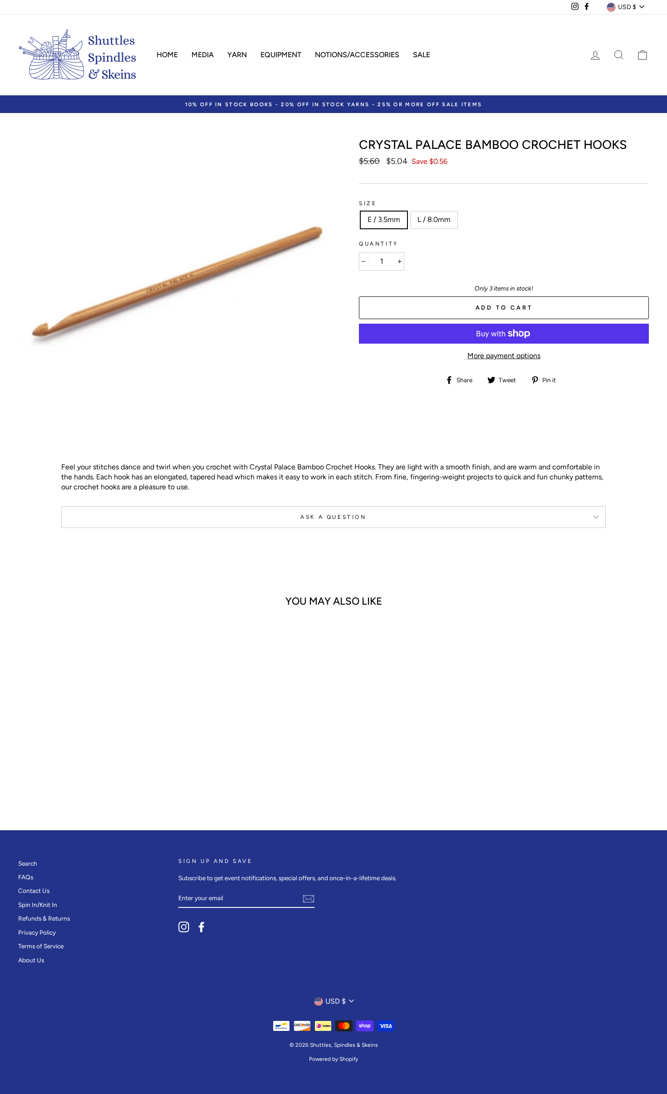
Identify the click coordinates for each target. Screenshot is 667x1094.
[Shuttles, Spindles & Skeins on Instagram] (183, 927)
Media (202, 54)
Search (27, 863)
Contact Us (33, 890)
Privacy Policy (37, 932)
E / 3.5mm (384, 219)
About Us (31, 960)
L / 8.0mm (434, 219)
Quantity (378, 244)
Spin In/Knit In (37, 904)
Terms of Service (41, 946)
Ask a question (333, 517)
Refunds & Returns (44, 918)
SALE (421, 54)
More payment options (503, 355)
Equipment (280, 54)
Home (167, 54)
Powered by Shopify (333, 1059)
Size (368, 203)
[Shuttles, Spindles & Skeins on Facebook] (201, 927)
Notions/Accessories (357, 54)
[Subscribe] (308, 898)
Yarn (237, 54)
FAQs (25, 877)
